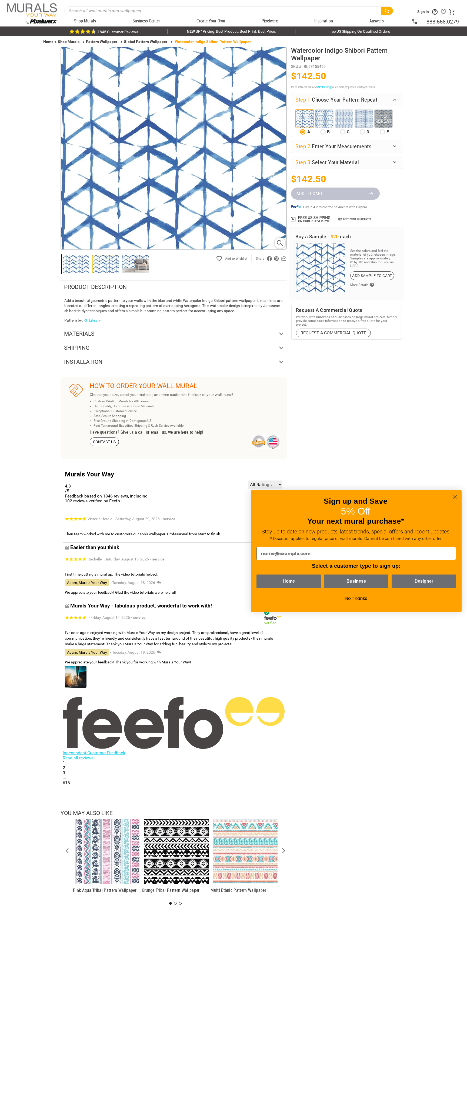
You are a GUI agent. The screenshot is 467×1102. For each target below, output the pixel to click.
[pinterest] (276, 258)
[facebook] (269, 258)
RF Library (92, 320)
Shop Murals (68, 41)
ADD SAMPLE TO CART (372, 275)
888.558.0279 (442, 21)
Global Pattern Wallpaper (145, 41)
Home (289, 581)
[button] (67, 850)
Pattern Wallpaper (101, 41)
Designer (424, 581)
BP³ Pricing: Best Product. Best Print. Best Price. (231, 31)
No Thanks (356, 598)
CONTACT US (104, 442)
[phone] (418, 21)
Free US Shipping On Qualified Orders (359, 31)
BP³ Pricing (324, 87)
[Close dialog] (454, 497)
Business (356, 581)
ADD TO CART (309, 193)
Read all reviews (78, 757)
